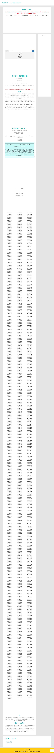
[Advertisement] (27, 23)
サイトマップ (27, 749)
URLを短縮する (9, 741)
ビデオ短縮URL (9, 742)
